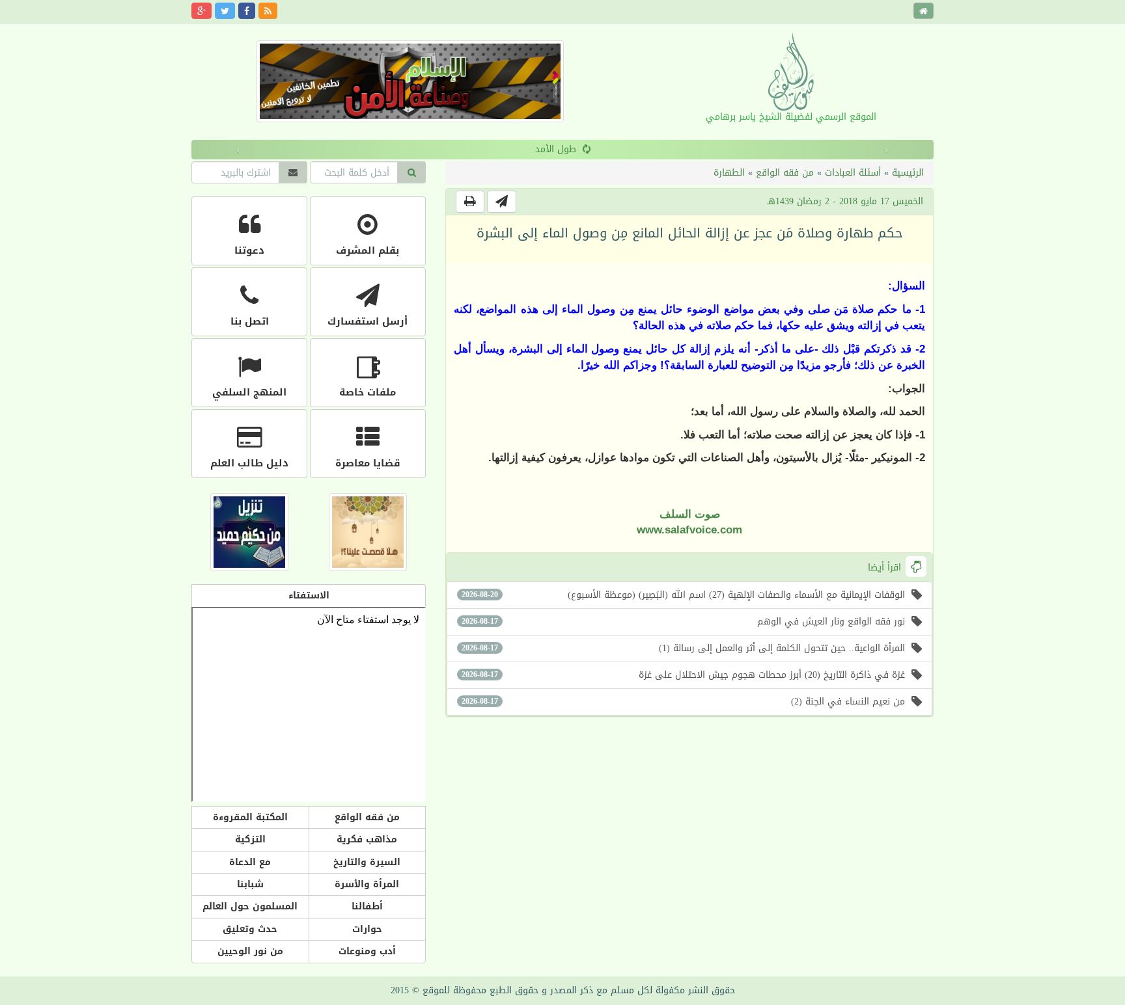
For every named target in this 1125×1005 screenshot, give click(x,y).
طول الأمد (537, 149)
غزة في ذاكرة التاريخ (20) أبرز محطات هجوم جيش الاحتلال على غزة (683, 675)
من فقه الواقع (785, 172)
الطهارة (729, 172)
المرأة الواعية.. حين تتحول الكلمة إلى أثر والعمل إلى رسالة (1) (683, 648)
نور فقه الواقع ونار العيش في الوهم (683, 621)
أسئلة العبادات (853, 172)
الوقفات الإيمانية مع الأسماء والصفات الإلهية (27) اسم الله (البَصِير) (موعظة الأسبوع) (683, 595)
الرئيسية (908, 172)
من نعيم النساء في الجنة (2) (683, 701)
